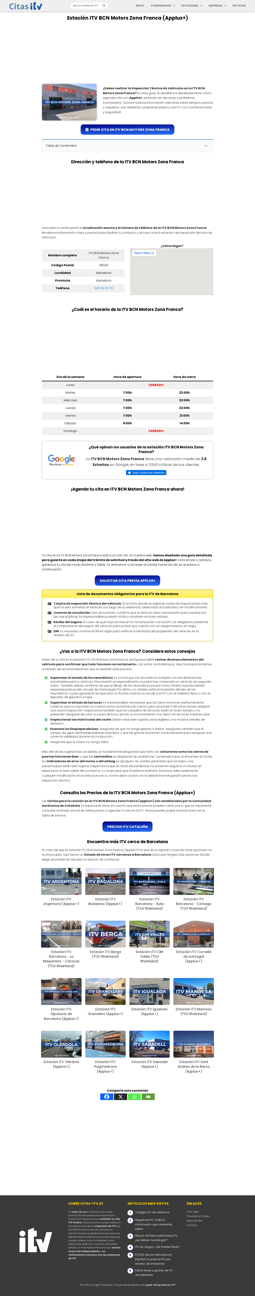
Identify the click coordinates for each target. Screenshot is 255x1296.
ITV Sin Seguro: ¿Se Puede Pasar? (157, 1247)
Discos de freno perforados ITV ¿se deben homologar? (156, 1238)
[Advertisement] (127, 52)
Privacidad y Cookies (198, 1216)
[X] (120, 1096)
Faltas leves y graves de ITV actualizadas (154, 1272)
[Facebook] (106, 1096)
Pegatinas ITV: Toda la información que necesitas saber (153, 1224)
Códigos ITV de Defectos (152, 1212)
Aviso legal (193, 1211)
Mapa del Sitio (195, 1220)
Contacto (192, 1225)
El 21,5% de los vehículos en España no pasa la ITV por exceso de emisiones (153, 1259)
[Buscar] (104, 5)
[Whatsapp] (134, 1096)
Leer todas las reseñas (148, 473)
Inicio (140, 5)
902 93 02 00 (104, 288)
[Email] (148, 1096)
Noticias (239, 5)
